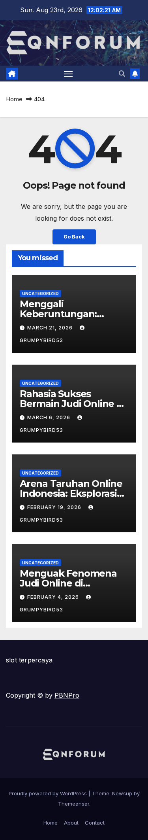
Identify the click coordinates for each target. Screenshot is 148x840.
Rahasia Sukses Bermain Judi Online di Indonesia (72, 403)
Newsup (122, 793)
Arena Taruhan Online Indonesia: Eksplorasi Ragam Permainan (71, 493)
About (71, 822)
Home (14, 99)
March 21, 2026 (50, 328)
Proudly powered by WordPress (48, 793)
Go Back (74, 237)
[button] (122, 74)
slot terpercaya (29, 660)
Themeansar (73, 803)
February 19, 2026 (55, 507)
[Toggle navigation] (68, 73)
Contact (95, 822)
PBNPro (66, 695)
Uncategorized (40, 293)
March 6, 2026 (49, 417)
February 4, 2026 (54, 597)
